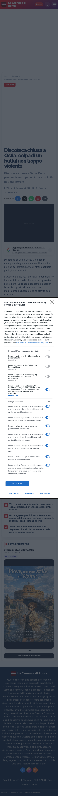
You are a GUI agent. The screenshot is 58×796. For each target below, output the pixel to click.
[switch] (47, 356)
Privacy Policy (44, 493)
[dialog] (29, 398)
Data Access (29, 493)
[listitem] (29, 350)
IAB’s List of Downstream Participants (32, 343)
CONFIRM (17, 484)
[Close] (52, 302)
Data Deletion (14, 493)
